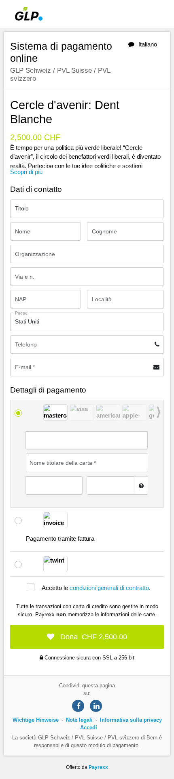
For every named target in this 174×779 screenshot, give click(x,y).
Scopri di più (26, 171)
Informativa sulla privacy (131, 720)
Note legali (79, 720)
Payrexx (98, 767)
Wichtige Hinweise (36, 720)
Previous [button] (40, 413)
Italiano (147, 44)
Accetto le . (96, 587)
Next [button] (159, 413)
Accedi (88, 727)
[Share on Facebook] (78, 706)
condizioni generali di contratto (109, 587)
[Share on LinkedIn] (96, 706)
